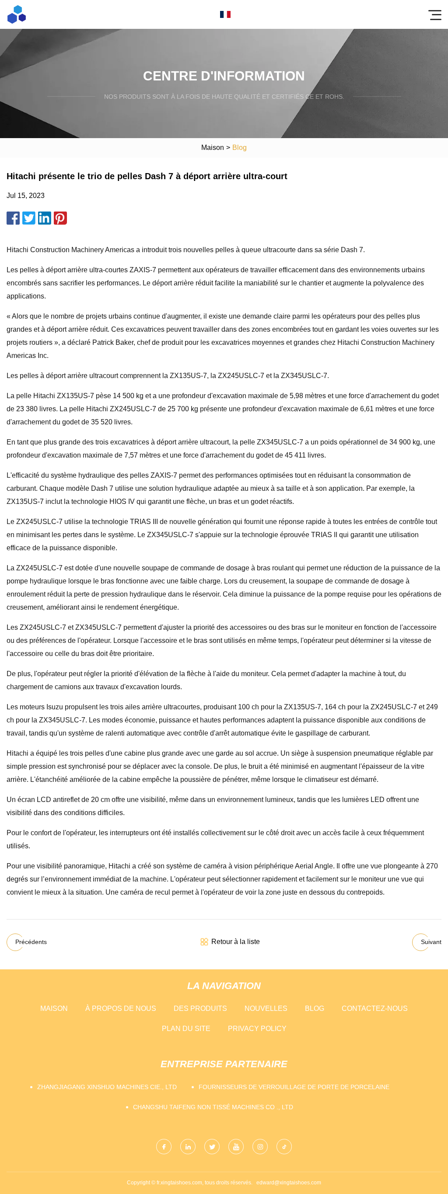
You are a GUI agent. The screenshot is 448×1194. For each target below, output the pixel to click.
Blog (314, 1008)
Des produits (200, 1008)
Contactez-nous (375, 1008)
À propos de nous (120, 1008)
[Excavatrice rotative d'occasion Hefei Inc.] (17, 14)
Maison (212, 147)
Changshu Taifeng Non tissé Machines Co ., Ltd (213, 1107)
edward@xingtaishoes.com (288, 1183)
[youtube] (236, 1146)
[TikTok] (284, 1146)
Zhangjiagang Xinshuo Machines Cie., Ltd (107, 1086)
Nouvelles (266, 1008)
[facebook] (164, 1146)
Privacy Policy (257, 1028)
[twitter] (212, 1146)
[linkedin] (188, 1146)
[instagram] (260, 1146)
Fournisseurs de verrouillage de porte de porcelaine (294, 1086)
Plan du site (186, 1028)
